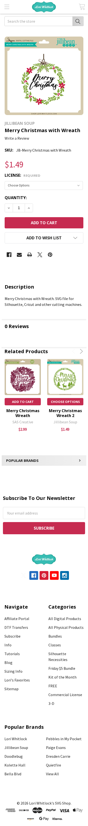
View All (52, 773)
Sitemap (11, 688)
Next (80, 351)
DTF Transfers (16, 627)
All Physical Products (66, 627)
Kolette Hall (14, 765)
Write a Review (17, 138)
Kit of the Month (62, 677)
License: (22, 175)
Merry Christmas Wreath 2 (65, 413)
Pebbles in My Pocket (64, 738)
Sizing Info (13, 671)
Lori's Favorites (17, 680)
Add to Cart (23, 401)
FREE (52, 685)
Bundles (55, 636)
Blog (8, 662)
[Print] (29, 254)
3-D (51, 703)
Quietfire (53, 765)
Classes (54, 644)
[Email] (19, 254)
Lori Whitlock (15, 738)
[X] (39, 254)
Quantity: (16, 197)
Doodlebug (13, 756)
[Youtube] (54, 575)
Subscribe (12, 636)
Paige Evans (56, 747)
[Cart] (82, 6)
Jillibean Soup (16, 747)
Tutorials (12, 653)
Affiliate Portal (16, 618)
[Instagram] (64, 575)
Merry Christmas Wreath (22, 413)
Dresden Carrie (58, 756)
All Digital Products (64, 618)
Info (7, 644)
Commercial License (65, 694)
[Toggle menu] (6, 6)
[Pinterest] (50, 254)
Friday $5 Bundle (61, 668)
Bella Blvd (12, 773)
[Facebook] (9, 254)
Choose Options (65, 401)
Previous (74, 351)
